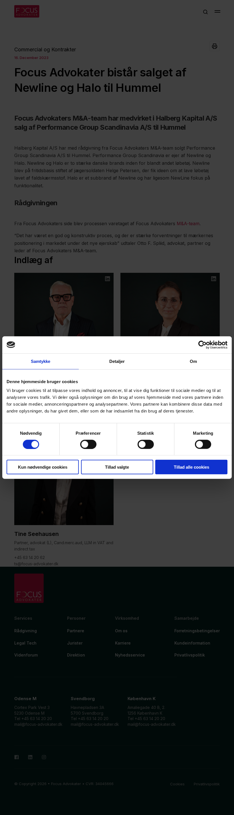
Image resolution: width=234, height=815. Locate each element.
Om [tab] (193, 361)
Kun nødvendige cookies (42, 467)
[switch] (88, 444)
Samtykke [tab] (41, 361)
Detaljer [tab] (117, 361)
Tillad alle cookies (191, 467)
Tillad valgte (117, 467)
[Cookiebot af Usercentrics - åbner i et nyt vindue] (202, 344)
